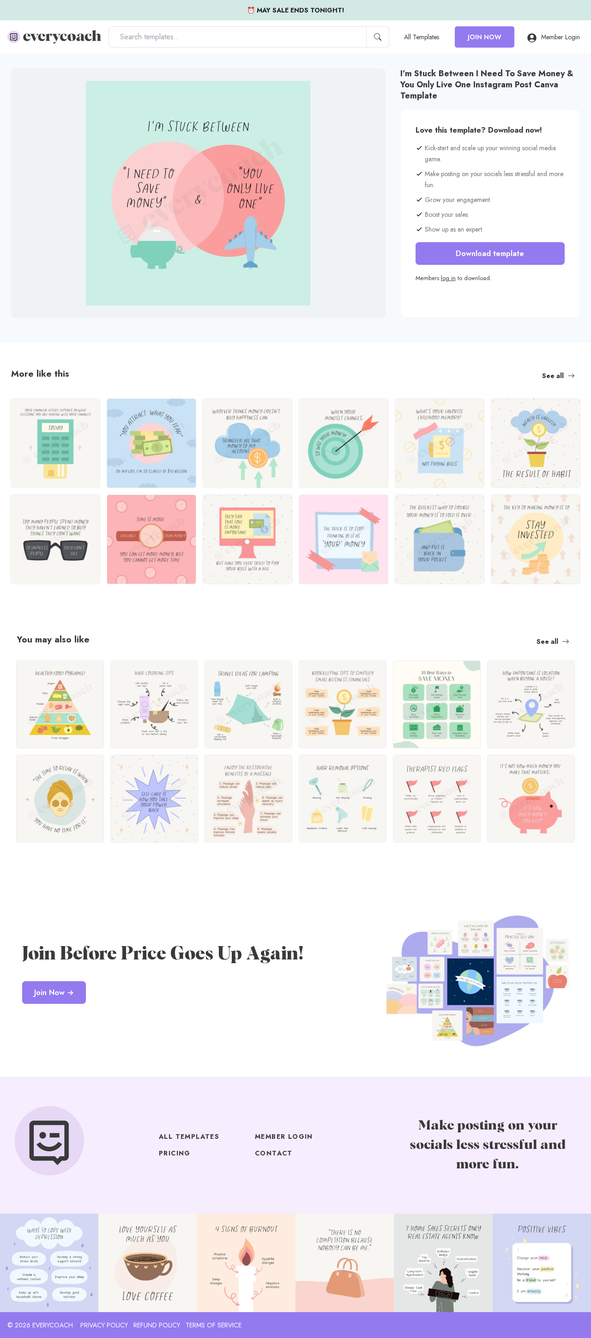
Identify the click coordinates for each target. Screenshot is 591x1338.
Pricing (175, 1153)
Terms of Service (213, 1325)
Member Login (560, 37)
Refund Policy (156, 1325)
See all (553, 375)
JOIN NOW (484, 37)
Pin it (36, 83)
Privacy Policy (104, 1325)
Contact (274, 1153)
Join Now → (54, 992)
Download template (490, 253)
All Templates (421, 37)
